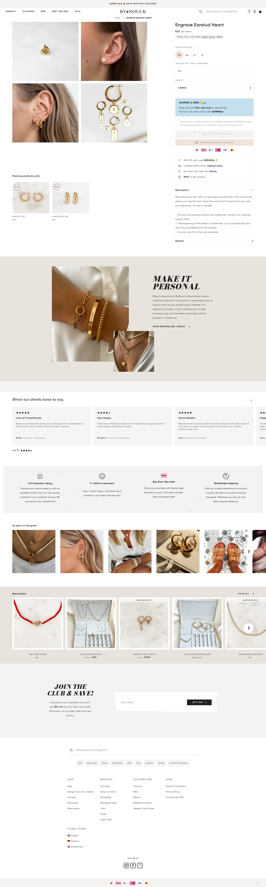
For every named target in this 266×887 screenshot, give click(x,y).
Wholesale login (108, 803)
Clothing (28, 11)
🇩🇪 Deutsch (73, 841)
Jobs (102, 808)
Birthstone (92, 763)
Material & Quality (142, 803)
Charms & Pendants (178, 763)
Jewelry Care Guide (143, 808)
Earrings (71, 797)
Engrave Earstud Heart (139, 18)
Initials (104, 763)
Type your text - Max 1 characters (191, 63)
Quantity (179, 80)
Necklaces (73, 803)
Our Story (105, 786)
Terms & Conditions (176, 786)
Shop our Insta (107, 791)
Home (117, 18)
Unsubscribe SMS (175, 797)
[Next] (249, 551)
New (43, 11)
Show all (243, 594)
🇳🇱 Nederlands (75, 846)
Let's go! (197, 702)
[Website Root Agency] (261, 882)
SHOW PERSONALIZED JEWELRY (169, 327)
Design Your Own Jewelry (80, 791)
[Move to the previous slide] (243, 400)
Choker (161, 763)
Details (179, 241)
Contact (137, 786)
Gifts (138, 763)
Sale (78, 11)
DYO (80, 763)
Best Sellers (60, 11)
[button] (254, 11)
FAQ (135, 791)
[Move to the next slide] (251, 400)
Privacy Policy (173, 791)
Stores (103, 814)
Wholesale (105, 797)
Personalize (117, 763)
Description (182, 190)
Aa (179, 55)
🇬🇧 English (72, 835)
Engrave (149, 763)
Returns (137, 797)
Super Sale (115, 4)
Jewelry (10, 11)
